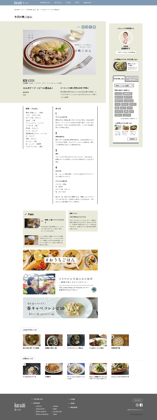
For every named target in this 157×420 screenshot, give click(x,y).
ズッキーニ (119, 111)
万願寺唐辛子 (127, 93)
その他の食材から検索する (127, 118)
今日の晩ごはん (45, 2)
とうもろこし (128, 100)
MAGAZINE (87, 3)
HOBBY (55, 409)
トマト (118, 104)
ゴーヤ (130, 108)
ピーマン (132, 104)
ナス (131, 111)
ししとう (118, 93)
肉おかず (31, 80)
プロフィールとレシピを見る (126, 52)
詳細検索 (132, 139)
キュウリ (124, 104)
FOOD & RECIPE (40, 409)
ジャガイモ (37, 83)
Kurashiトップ (18, 9)
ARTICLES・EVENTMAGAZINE (132, 78)
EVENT (77, 3)
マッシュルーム (51, 83)
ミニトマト (127, 115)
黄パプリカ (119, 100)
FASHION (55, 406)
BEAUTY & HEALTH (41, 411)
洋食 (25, 80)
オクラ (123, 108)
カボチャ (118, 115)
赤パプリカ (128, 97)
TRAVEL (55, 414)
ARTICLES (58, 3)
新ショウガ (119, 97)
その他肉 (59, 83)
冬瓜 (126, 111)
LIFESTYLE (39, 406)
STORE (68, 3)
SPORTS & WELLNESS (42, 414)
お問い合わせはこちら (134, 409)
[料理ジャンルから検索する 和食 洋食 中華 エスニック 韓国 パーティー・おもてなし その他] (124, 85)
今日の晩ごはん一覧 (32, 9)
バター (43, 83)
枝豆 (117, 108)
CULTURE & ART (57, 411)
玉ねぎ (31, 83)
